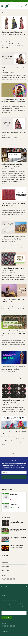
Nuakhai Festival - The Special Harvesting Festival (18, 530)
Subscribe (14, 477)
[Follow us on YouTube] (14, 579)
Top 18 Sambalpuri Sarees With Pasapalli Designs (18, 538)
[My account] (22, 6)
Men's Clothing (5, 566)
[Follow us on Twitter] (5, 579)
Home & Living (5, 570)
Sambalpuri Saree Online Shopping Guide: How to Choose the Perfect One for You (13, 333)
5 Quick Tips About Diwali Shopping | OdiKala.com (17, 546)
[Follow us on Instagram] (8, 579)
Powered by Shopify (5, 632)
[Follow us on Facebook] (2, 579)
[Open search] (19, 6)
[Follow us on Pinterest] (11, 579)
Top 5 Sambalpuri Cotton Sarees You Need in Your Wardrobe (16, 521)
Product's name (14, 494)
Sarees (3, 559)
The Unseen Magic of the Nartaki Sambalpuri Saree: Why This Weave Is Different (13, 34)
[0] (25, 6)
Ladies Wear (4, 562)
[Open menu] (2, 6)
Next (24, 453)
